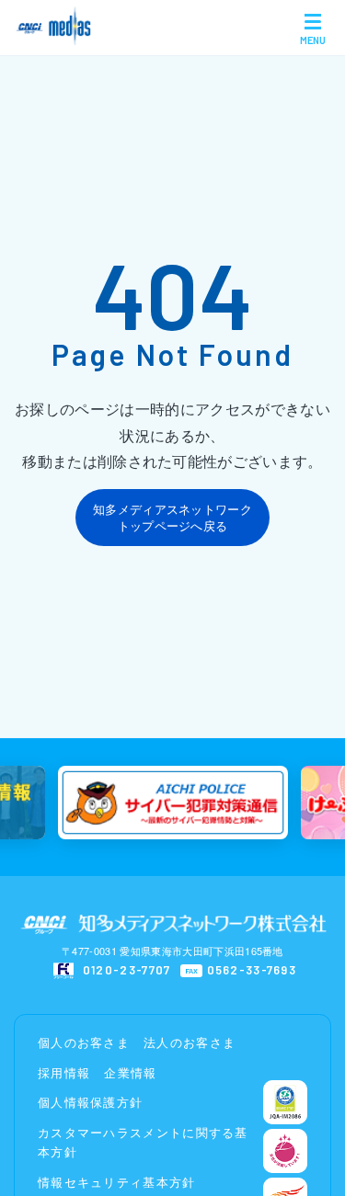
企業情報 (130, 1072)
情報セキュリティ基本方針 (117, 1181)
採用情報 (64, 1072)
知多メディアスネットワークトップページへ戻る (172, 517)
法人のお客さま (190, 1042)
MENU (313, 40)
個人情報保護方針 (90, 1102)
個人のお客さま (84, 1042)
